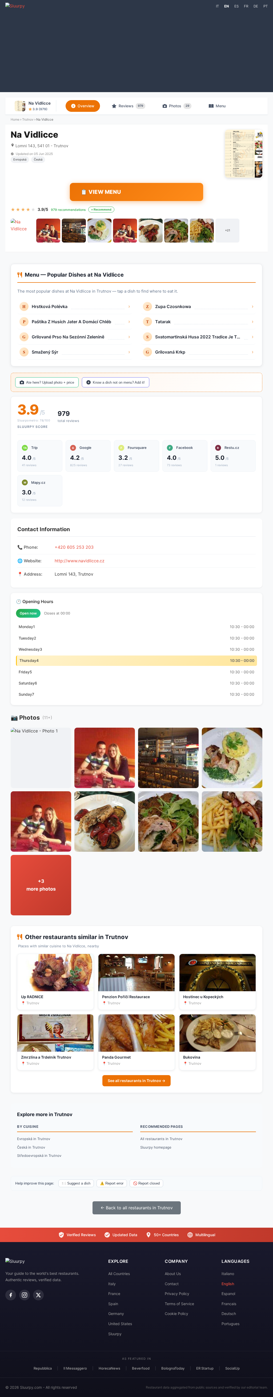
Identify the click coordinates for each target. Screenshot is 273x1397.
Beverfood (141, 1368)
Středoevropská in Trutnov (39, 1155)
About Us (173, 1273)
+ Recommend (101, 209)
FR (246, 6)
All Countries (119, 1273)
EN (226, 6)
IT (217, 6)
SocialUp (232, 1368)
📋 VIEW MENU (101, 192)
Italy (112, 1283)
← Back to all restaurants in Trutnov (137, 1207)
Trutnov (28, 119)
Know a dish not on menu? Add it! (119, 382)
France (114, 1293)
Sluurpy (115, 1334)
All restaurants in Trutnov (161, 1139)
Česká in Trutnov (31, 1147)
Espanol (228, 1293)
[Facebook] (10, 1295)
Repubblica (43, 1368)
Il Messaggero (75, 1368)
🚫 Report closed (146, 1183)
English (228, 1283)
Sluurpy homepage (155, 1147)
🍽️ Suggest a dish (76, 1183)
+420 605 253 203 (74, 547)
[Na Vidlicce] (23, 231)
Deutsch (229, 1313)
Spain (113, 1303)
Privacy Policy (177, 1293)
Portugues (230, 1323)
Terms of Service (179, 1303)
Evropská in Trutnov (33, 1139)
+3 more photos (41, 885)
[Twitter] (38, 1295)
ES (236, 6)
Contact (172, 1283)
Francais (229, 1303)
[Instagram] (24, 1295)
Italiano (228, 1273)
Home (15, 119)
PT (265, 6)
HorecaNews (109, 1368)
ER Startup (205, 1368)
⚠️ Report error (111, 1183)
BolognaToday (172, 1368)
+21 (227, 230)
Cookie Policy (176, 1313)
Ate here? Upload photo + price (50, 382)
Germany (116, 1313)
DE (256, 6)
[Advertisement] (136, 49)
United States (120, 1323)
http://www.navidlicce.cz (80, 560)
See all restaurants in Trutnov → (136, 1080)
